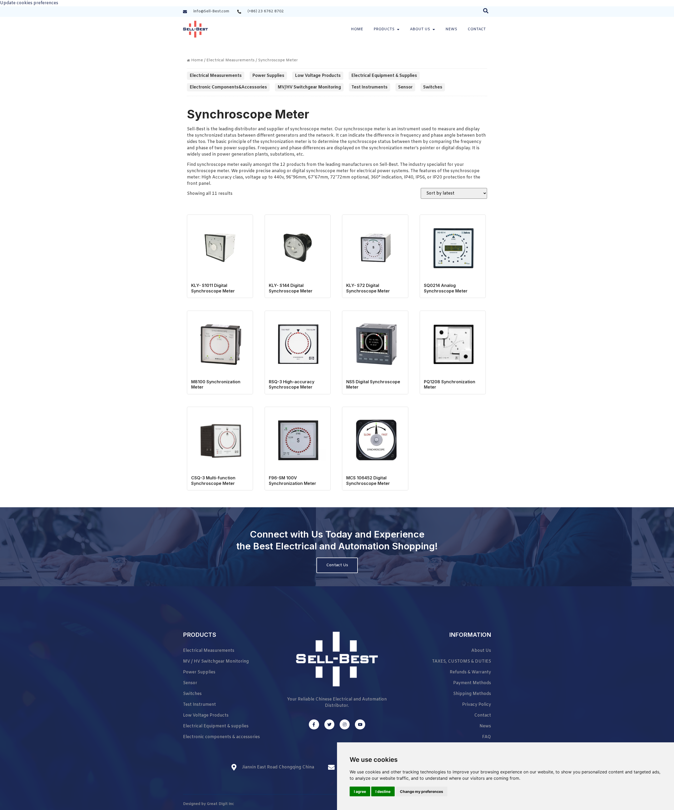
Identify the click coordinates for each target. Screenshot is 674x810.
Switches (432, 87)
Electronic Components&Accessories (228, 87)
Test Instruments (369, 87)
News (451, 29)
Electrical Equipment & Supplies (384, 75)
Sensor (405, 87)
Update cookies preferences (29, 3)
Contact (477, 29)
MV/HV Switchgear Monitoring (309, 87)
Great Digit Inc (220, 804)
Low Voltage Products (318, 75)
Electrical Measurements (230, 60)
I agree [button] (360, 791)
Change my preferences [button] (421, 791)
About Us (420, 29)
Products (384, 29)
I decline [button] (382, 791)
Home (357, 29)
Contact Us (337, 565)
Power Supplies (268, 75)
